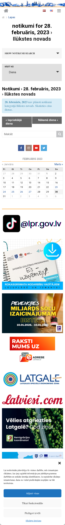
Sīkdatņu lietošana (33, 520)
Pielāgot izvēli (32, 513)
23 (56, 187)
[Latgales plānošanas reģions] (6, 11)
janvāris (8, 164)
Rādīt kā (9, 67)
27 (30, 191)
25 (13, 191)
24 (4, 191)
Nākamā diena (48, 120)
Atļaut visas (32, 493)
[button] (59, 463)
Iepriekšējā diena (14, 121)
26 (21, 191)
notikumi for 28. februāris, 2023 (32, 29)
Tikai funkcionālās (32, 503)
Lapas (11, 17)
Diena (12, 72)
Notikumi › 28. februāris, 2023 (31, 88)
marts (59, 164)
